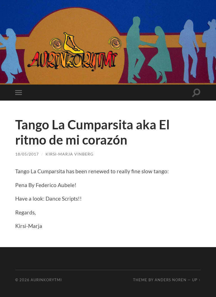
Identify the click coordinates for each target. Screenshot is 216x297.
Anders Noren (170, 280)
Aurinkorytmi (46, 280)
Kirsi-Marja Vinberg (69, 154)
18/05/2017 (27, 154)
